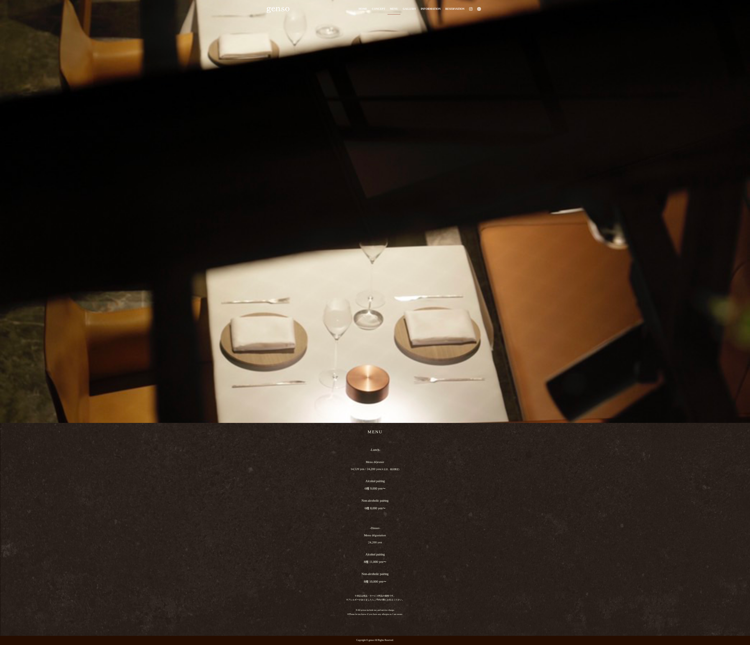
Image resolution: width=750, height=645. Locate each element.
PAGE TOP (730, 622)
